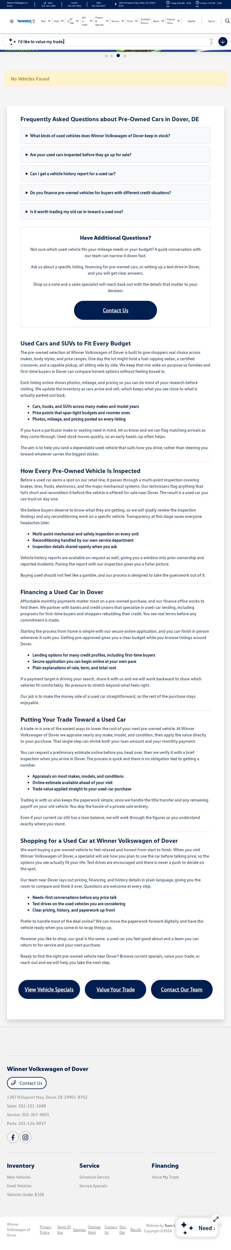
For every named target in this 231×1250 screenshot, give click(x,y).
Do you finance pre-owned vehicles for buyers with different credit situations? (100, 192)
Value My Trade (165, 1176)
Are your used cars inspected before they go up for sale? (80, 154)
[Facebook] (13, 1137)
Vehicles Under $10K (25, 1194)
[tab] (106, 56)
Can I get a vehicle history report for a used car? (73, 173)
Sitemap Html (94, 1230)
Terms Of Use (64, 1230)
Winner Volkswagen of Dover (18, 1229)
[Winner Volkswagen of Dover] (23, 21)
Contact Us (115, 310)
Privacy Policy (45, 1230)
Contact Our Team (181, 989)
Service (89, 1165)
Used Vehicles (19, 1185)
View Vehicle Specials (49, 989)
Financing (165, 1165)
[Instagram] (26, 1137)
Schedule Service (94, 1176)
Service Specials (93, 1185)
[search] (227, 21)
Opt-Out (123, 1230)
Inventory (21, 1165)
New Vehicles (19, 1176)
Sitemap (79, 1229)
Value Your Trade (116, 989)
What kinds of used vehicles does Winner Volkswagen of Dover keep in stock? (100, 135)
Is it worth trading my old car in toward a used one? (76, 211)
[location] (115, 4)
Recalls (136, 1229)
